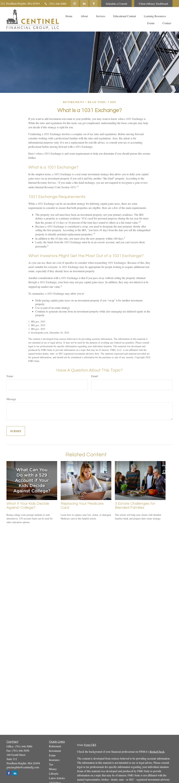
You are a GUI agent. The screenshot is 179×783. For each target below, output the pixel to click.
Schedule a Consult (116, 3)
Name (9, 376)
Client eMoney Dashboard (153, 3)
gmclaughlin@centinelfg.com (22, 767)
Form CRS (90, 745)
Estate (52, 755)
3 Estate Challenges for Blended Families (135, 506)
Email (94, 376)
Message (11, 399)
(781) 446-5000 (57, 3)
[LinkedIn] (84, 3)
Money (53, 769)
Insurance (54, 760)
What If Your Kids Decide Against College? (27, 506)
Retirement (55, 746)
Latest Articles (57, 778)
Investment (55, 751)
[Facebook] (94, 3)
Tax (51, 764)
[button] (69, 15)
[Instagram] (74, 3)
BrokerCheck (157, 751)
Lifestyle (53, 773)
